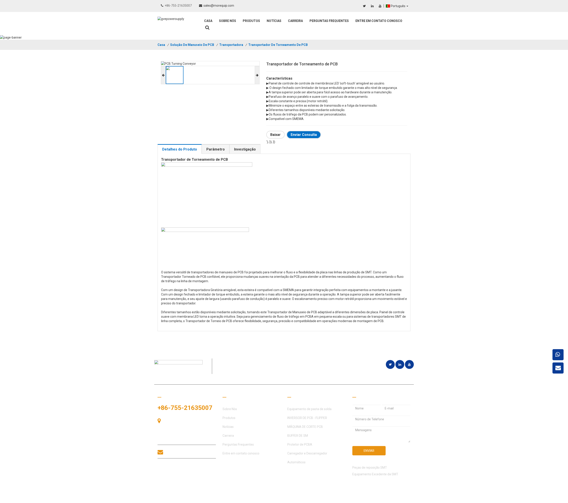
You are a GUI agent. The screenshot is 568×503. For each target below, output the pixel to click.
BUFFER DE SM (297, 435)
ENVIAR (369, 450)
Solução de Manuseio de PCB (192, 45)
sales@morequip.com (218, 5)
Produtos (251, 21)
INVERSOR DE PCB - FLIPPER (307, 418)
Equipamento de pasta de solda (309, 409)
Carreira (295, 21)
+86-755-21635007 (178, 5)
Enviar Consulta (304, 135)
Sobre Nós (227, 21)
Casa (208, 21)
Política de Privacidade (394, 498)
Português (398, 6)
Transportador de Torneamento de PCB (278, 45)
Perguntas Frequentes (329, 21)
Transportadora (231, 45)
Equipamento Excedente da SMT (375, 474)
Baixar (275, 135)
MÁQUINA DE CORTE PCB (305, 427)
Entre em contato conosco (378, 21)
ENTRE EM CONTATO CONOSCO (178, 471)
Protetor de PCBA (299, 444)
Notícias (274, 21)
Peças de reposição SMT (369, 467)
